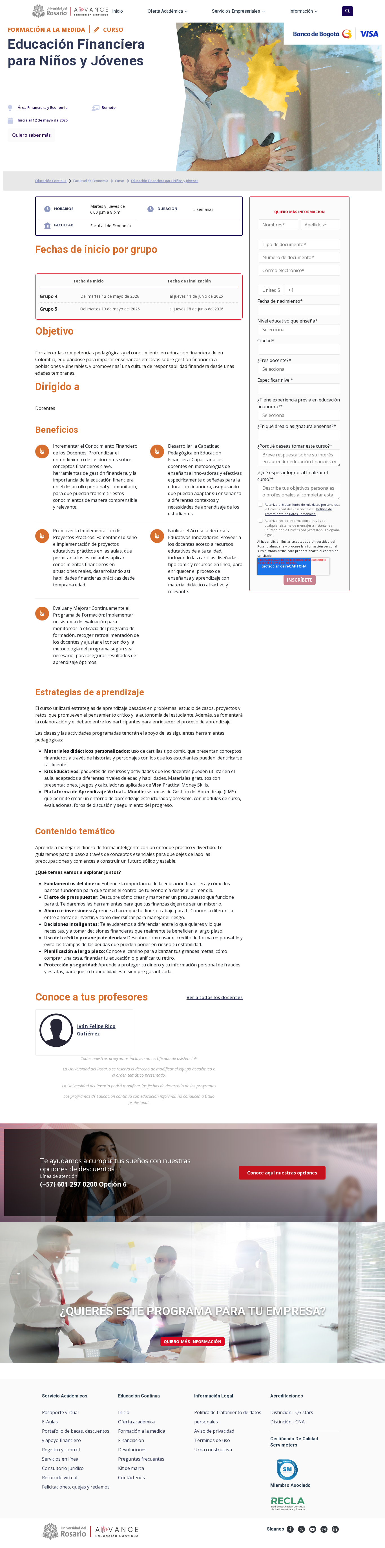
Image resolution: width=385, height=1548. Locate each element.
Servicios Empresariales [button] (236, 11)
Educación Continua (51, 180)
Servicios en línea (60, 1459)
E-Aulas (50, 1422)
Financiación (131, 1440)
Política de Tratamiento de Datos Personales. (298, 511)
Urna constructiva (213, 1450)
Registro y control (61, 1450)
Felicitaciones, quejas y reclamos (76, 1487)
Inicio (123, 1412)
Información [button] (301, 11)
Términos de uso (212, 1440)
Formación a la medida (141, 1431)
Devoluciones (132, 1450)
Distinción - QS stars (291, 1412)
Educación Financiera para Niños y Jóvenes (164, 180)
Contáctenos (131, 1477)
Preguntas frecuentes (141, 1459)
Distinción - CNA (287, 1422)
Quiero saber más (31, 135)
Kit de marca (131, 1468)
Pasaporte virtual (60, 1412)
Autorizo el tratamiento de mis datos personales (301, 504)
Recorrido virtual (59, 1477)
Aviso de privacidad (214, 1431)
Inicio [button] (117, 11)
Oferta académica (136, 1422)
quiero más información (193, 1341)
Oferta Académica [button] (165, 11)
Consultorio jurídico (63, 1468)
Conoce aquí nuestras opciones (282, 1173)
